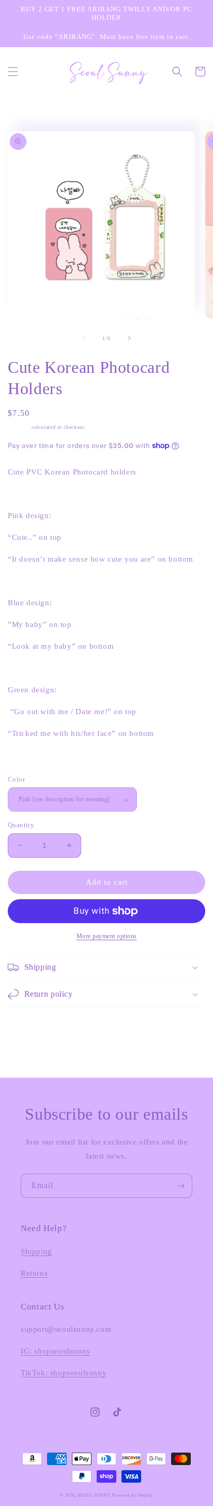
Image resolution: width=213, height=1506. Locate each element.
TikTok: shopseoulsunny (63, 1373)
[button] (13, 71)
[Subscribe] (180, 1186)
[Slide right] (129, 338)
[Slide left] (83, 338)
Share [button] (29, 760)
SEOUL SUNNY (94, 1495)
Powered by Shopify (132, 1495)
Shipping (19, 427)
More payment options (107, 936)
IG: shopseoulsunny (56, 1351)
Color (16, 779)
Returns (34, 1273)
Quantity (21, 825)
